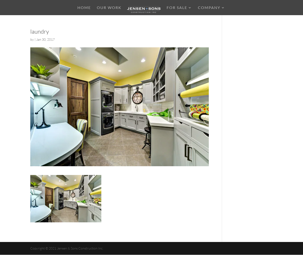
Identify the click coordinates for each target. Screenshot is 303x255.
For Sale (177, 8)
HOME (84, 8)
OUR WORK (109, 8)
